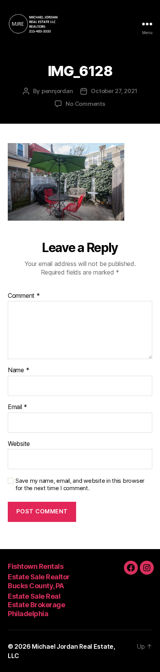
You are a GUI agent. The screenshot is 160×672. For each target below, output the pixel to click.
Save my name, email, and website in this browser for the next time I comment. (80, 484)
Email (17, 407)
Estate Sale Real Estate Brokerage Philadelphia (36, 605)
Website (19, 444)
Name (18, 370)
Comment (24, 295)
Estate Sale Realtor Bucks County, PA (39, 581)
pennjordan (57, 91)
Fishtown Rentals (35, 566)
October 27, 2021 (114, 91)
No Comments (85, 103)
